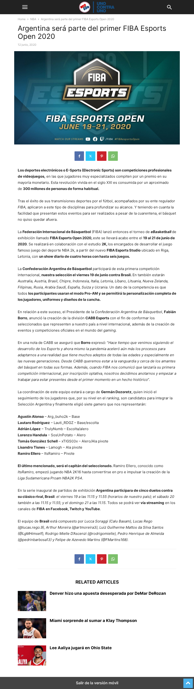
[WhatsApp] (113, 156)
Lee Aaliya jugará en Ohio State (81, 647)
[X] (90, 156)
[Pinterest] (101, 156)
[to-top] (188, 681)
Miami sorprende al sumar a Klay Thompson (93, 620)
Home (22, 19)
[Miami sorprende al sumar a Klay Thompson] (32, 628)
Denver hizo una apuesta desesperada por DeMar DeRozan (108, 593)
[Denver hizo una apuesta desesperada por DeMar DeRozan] (32, 601)
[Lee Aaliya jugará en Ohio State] (32, 656)
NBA (33, 19)
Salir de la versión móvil (97, 682)
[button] (25, 7)
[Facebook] (79, 156)
